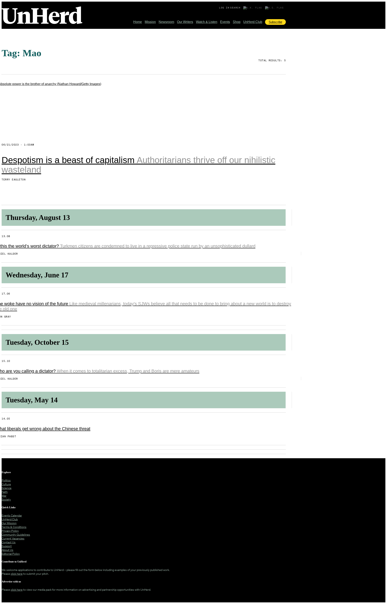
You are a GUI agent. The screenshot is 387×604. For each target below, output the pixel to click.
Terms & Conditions (14, 527)
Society (6, 499)
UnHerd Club (252, 22)
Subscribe (275, 22)
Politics (6, 480)
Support (7, 546)
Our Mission (9, 523)
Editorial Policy (11, 554)
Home (137, 22)
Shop (236, 22)
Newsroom (166, 22)
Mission (150, 22)
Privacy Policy (10, 531)
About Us (7, 550)
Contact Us (9, 542)
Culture (6, 484)
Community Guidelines (16, 534)
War (4, 496)
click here (17, 574)
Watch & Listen (206, 22)
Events (225, 22)
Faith (5, 492)
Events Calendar (12, 515)
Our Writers (185, 22)
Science (6, 488)
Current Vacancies (13, 538)
